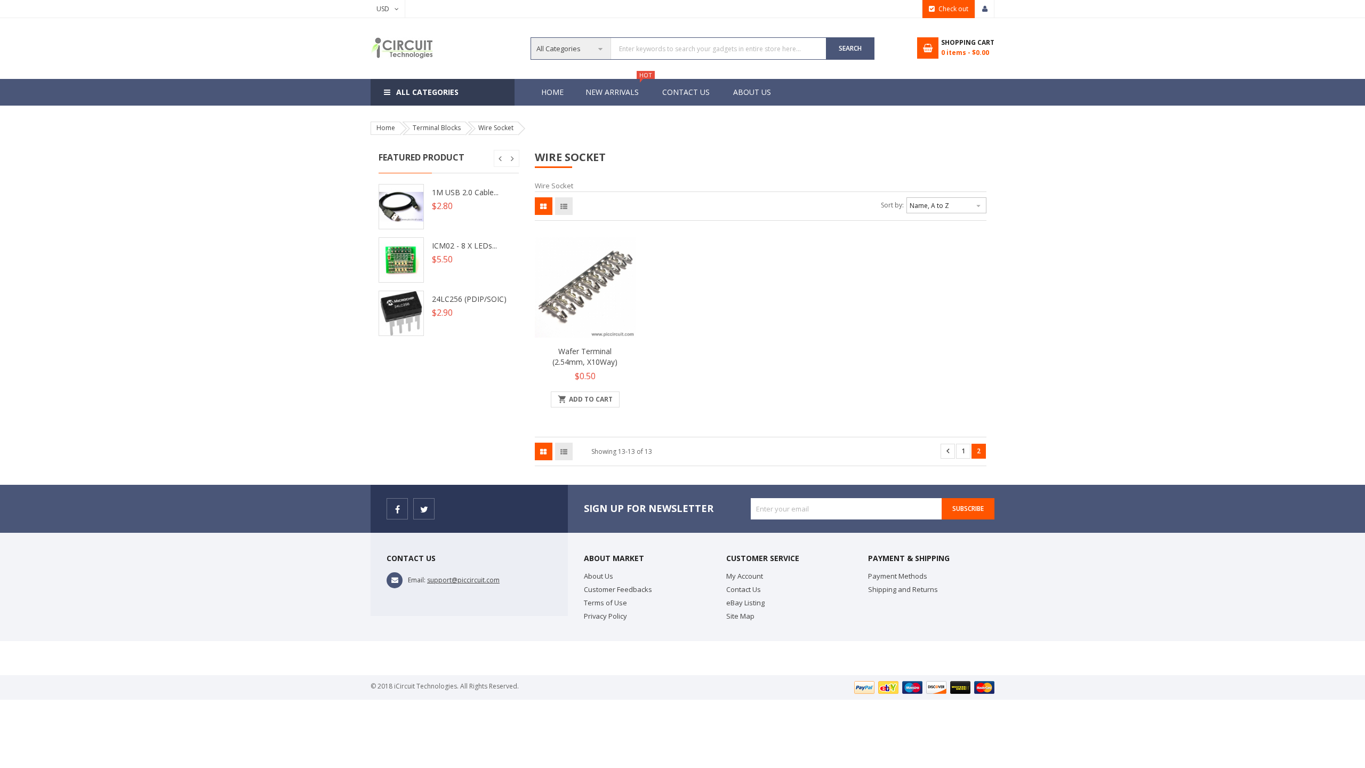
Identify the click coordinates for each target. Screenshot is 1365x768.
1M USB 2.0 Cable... (465, 192)
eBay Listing (745, 602)
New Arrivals (617, 88)
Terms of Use (605, 602)
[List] (563, 206)
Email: (416, 580)
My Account (744, 576)
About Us (752, 92)
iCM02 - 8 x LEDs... (464, 246)
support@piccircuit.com (463, 580)
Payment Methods (897, 576)
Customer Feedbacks (618, 589)
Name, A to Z (946, 206)
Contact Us (686, 92)
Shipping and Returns (903, 589)
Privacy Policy (605, 616)
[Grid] (543, 206)
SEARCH (850, 48)
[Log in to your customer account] (984, 9)
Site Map (740, 616)
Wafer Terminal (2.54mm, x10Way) (584, 356)
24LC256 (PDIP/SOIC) (469, 299)
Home (552, 92)
